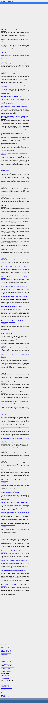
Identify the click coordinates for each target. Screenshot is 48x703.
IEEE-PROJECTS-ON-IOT (6, 665)
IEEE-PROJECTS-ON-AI (5, 668)
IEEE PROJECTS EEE (5, 686)
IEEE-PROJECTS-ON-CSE (6, 660)
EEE (6, 3)
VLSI (2, 692)
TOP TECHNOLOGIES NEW (6, 648)
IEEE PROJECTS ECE (5, 683)
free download (15, 118)
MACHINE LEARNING (5, 696)
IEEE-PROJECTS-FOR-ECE (6, 662)
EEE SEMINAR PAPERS (5, 678)
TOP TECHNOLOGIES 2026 (6, 650)
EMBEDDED (3, 689)
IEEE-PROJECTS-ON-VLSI (6, 671)
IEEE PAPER (10, 1)
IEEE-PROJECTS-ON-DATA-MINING (7, 667)
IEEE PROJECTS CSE (5, 685)
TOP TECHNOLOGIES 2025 (6, 651)
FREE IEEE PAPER (4, 596)
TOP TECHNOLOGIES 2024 (6, 653)
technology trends (4, 654)
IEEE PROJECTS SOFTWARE (6, 664)
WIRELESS (3, 693)
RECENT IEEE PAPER (5, 647)
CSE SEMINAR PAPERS (5, 675)
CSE (2, 3)
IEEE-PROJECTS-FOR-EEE (6, 661)
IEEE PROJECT (10, 3)
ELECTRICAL (3, 695)
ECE (4, 3)
